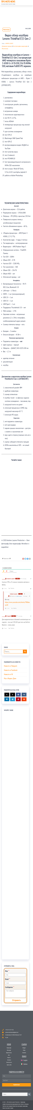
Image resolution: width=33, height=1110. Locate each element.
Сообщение (9, 987)
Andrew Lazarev (9, 43)
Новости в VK (8, 674)
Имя (6, 971)
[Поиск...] (25, 651)
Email (7, 979)
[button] (6, 695)
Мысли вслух (6, 29)
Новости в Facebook (10, 670)
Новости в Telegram (10, 666)
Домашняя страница (6, 46)
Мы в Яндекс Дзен (10, 678)
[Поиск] (29, 1094)
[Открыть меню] (31, 2)
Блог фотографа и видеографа (20, 46)
